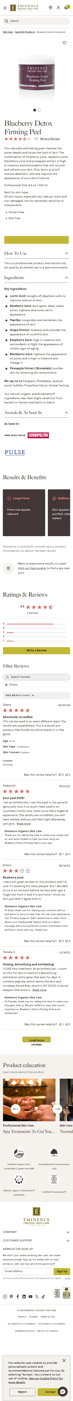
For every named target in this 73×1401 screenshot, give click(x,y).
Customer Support (17, 1240)
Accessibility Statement (51, 1324)
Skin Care (8, 32)
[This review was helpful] (60, 775)
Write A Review (36, 650)
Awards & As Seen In (23, 412)
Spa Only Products (25, 32)
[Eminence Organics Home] (24, 7)
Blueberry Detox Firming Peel (51, 32)
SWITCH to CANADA (47, 1331)
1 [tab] (34, 111)
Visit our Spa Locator (32, 568)
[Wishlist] (64, 43)
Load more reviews (36, 1040)
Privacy (22, 1317)
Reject (22, 1392)
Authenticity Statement (22, 1324)
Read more (24, 823)
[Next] (57, 1109)
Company (10, 1232)
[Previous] (16, 1109)
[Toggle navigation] (5, 8)
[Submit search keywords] (6, 21)
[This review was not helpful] (66, 775)
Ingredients (14, 277)
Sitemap (33, 1317)
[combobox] (36, 21)
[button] (58, 7)
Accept (51, 1392)
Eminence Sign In (24, 1331)
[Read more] (29, 1100)
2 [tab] (40, 111)
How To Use (15, 253)
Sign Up (62, 1271)
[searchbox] (36, 677)
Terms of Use (47, 1317)
